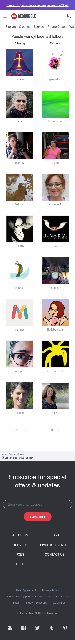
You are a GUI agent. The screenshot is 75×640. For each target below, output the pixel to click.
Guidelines (59, 602)
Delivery (20, 545)
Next (54, 430)
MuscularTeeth (55, 371)
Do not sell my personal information (28, 596)
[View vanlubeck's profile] (55, 187)
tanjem (20, 79)
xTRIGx (19, 246)
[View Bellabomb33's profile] (55, 312)
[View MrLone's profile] (19, 187)
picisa (55, 163)
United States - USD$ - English (19, 458)
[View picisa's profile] (55, 145)
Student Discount (36, 602)
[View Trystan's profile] (19, 104)
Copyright (62, 596)
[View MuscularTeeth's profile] (55, 354)
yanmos (20, 329)
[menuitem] (11, 26)
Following (19, 43)
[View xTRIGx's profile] (19, 229)
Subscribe (37, 516)
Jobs (20, 554)
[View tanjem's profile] (19, 62)
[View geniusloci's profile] (55, 62)
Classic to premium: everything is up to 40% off (38, 5)
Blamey (19, 163)
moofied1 (55, 288)
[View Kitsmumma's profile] (55, 104)
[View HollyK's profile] (55, 395)
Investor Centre (55, 545)
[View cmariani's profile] (19, 270)
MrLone (19, 204)
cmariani (20, 288)
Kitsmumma (55, 121)
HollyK (55, 413)
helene (20, 413)
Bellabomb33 (55, 329)
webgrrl (19, 371)
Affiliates (15, 602)
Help (20, 564)
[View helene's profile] (19, 395)
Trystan (19, 121)
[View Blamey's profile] (19, 145)
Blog (55, 535)
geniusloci (55, 79)
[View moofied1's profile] (55, 270)
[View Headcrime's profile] (55, 229)
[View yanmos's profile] (19, 312)
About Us (20, 535)
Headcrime (55, 246)
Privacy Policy (50, 590)
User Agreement (26, 590)
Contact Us (55, 554)
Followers (55, 43)
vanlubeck (55, 204)
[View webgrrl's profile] (19, 354)
